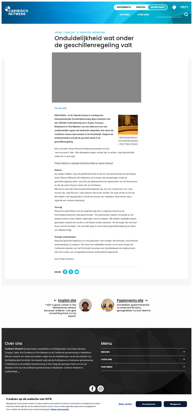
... (19, 371)
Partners (106, 366)
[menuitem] (125, 14)
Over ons (143, 14)
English (140, 7)
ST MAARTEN (84, 32)
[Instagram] (100, 389)
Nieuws (105, 351)
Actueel (125, 14)
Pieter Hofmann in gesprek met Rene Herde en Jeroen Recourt (83, 163)
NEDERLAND (98, 32)
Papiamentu (124, 7)
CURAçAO (69, 32)
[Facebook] (92, 389)
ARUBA (58, 32)
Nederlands (158, 7)
